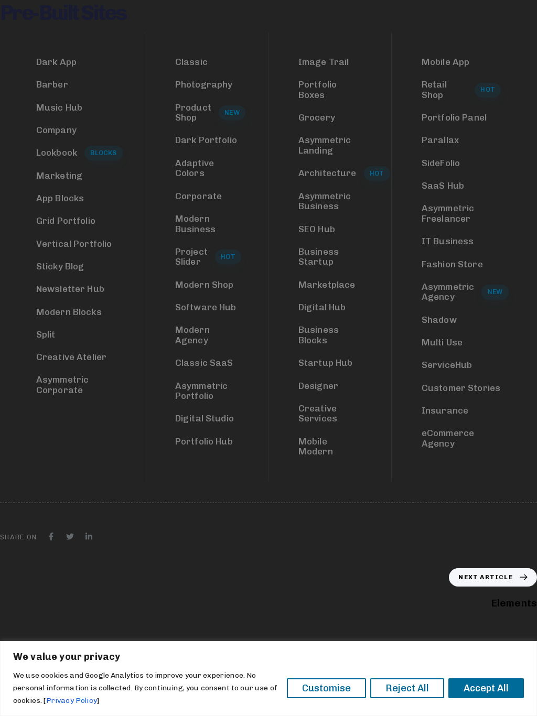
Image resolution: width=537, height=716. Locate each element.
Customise (326, 688)
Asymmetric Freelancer (448, 213)
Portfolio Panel (454, 117)
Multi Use (442, 342)
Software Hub (206, 307)
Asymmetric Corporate (62, 384)
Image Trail (323, 62)
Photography (204, 84)
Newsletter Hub (70, 289)
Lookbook (76, 152)
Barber (52, 84)
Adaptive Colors (194, 168)
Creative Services (317, 413)
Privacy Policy (71, 700)
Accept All (486, 688)
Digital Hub (322, 307)
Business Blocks (318, 334)
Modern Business (195, 223)
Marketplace (327, 284)
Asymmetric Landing (324, 145)
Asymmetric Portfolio (201, 391)
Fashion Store (452, 264)
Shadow (439, 319)
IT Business (448, 241)
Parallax (440, 140)
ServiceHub (447, 365)
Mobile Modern (315, 446)
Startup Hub (325, 362)
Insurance (445, 410)
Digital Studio (204, 418)
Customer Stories (461, 388)
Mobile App (446, 62)
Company (56, 130)
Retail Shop (458, 89)
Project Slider (205, 256)
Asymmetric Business (324, 201)
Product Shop (207, 112)
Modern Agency (192, 334)
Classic (191, 62)
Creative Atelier (71, 357)
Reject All (407, 688)
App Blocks (60, 198)
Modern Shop (204, 284)
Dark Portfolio (206, 140)
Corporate (198, 196)
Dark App (56, 62)
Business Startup (318, 256)
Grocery (316, 117)
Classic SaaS (204, 362)
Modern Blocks (69, 312)
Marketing (59, 175)
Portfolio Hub (204, 441)
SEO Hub (316, 229)
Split (46, 334)
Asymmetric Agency (462, 291)
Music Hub (59, 107)
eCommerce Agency (448, 438)
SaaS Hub (443, 185)
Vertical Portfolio (74, 243)
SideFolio (441, 163)
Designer (318, 386)
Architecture (336, 173)
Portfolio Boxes (317, 89)
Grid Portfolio (65, 220)
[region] (268, 678)
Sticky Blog (60, 266)
